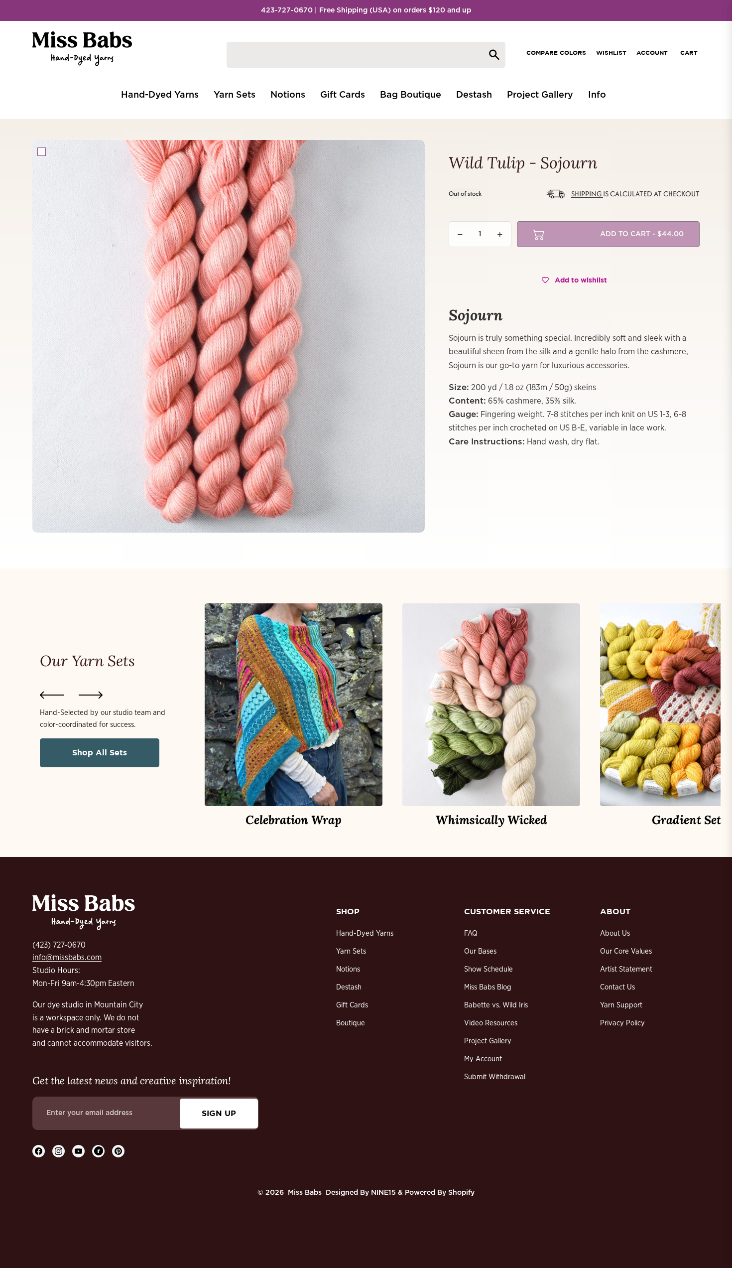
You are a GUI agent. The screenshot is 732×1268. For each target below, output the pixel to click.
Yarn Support (621, 1005)
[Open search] (366, 55)
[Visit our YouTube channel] (78, 1151)
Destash (349, 987)
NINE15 (383, 1192)
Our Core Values (626, 951)
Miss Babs (305, 1192)
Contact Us (617, 987)
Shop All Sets (99, 752)
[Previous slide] (52, 695)
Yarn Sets (351, 951)
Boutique (350, 1023)
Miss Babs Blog (487, 987)
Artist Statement (626, 969)
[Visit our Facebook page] (38, 1151)
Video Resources (490, 1023)
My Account (483, 1059)
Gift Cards (352, 1005)
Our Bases (480, 951)
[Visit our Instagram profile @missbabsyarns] (58, 1151)
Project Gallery (487, 1041)
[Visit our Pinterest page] (118, 1151)
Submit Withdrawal (494, 1077)
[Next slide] (91, 695)
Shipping (587, 193)
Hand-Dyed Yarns (364, 933)
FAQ (471, 933)
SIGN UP (219, 1113)
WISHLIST (611, 52)
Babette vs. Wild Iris (496, 1005)
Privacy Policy (622, 1023)
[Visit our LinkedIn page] (98, 1151)
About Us (615, 933)
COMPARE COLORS (556, 52)
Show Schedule (488, 969)
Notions (348, 969)
